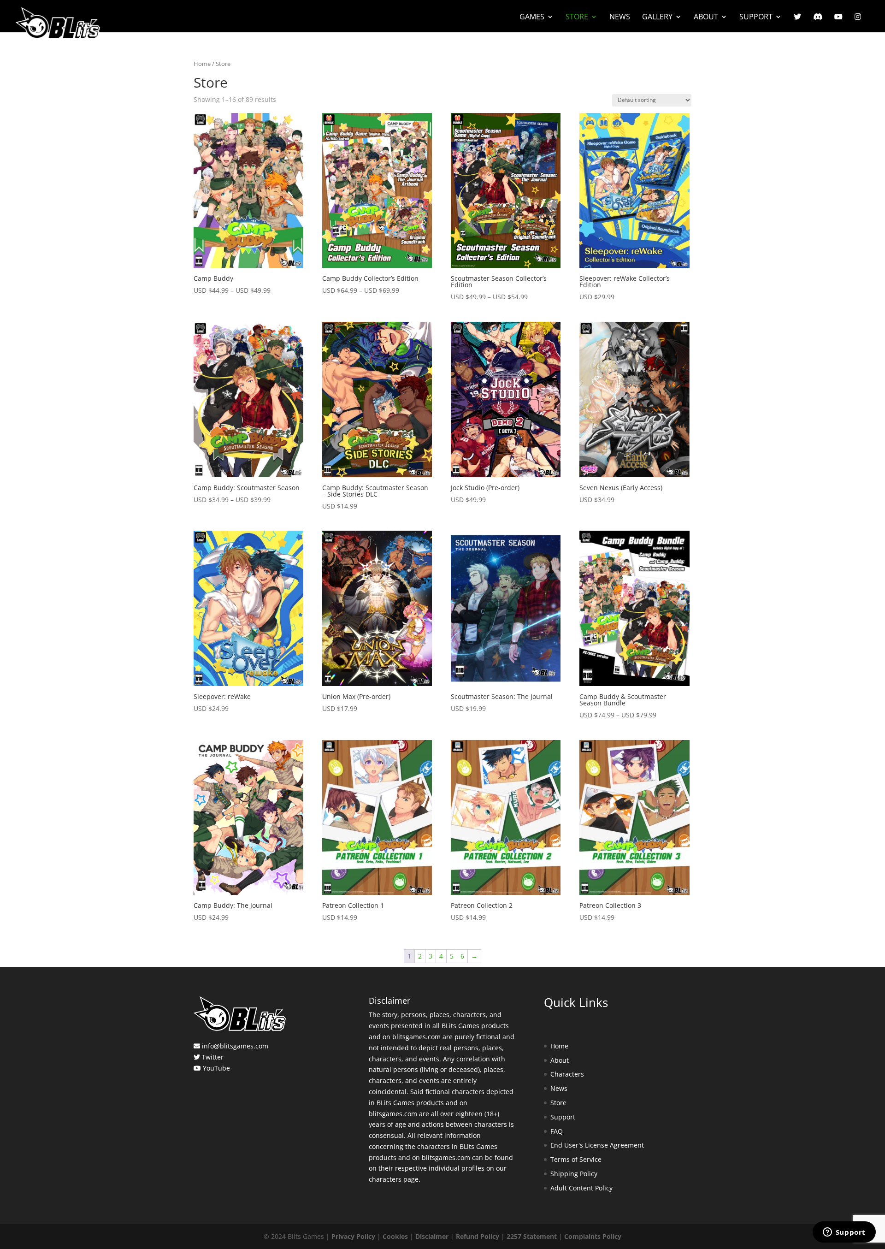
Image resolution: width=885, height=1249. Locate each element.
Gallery (657, 17)
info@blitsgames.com (235, 1046)
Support (756, 17)
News (619, 17)
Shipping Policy (573, 1173)
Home (202, 63)
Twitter (213, 1057)
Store (577, 17)
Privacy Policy (353, 1236)
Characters (567, 1074)
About (706, 17)
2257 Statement (532, 1236)
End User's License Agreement (597, 1145)
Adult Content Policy (581, 1188)
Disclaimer (431, 1236)
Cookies (395, 1236)
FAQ (556, 1131)
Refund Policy (477, 1236)
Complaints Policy (592, 1236)
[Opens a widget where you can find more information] (844, 1232)
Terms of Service (576, 1159)
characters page (394, 1179)
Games (531, 17)
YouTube (216, 1068)
